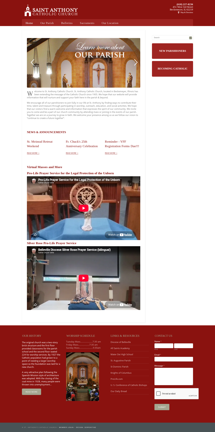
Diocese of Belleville (121, 342)
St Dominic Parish (119, 366)
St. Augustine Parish (121, 360)
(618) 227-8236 (185, 4)
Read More (33, 152)
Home (29, 23)
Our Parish (47, 23)
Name (157, 341)
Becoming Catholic (173, 68)
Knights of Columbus (121, 372)
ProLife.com (117, 378)
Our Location (110, 23)
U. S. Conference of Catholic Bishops (129, 385)
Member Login (66, 427)
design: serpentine (86, 427)
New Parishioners (172, 50)
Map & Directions (186, 12)
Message (159, 366)
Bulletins (67, 23)
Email (157, 355)
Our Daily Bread (119, 391)
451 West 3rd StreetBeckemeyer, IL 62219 (181, 8)
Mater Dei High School (122, 354)
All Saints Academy (120, 348)
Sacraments (87, 23)
